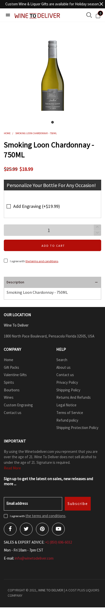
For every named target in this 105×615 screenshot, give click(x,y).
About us (63, 367)
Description (15, 282)
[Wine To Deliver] (37, 16)
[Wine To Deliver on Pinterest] (42, 529)
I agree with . (34, 261)
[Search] (89, 15)
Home (8, 359)
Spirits (9, 382)
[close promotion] (101, 4)
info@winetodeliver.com (34, 558)
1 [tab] (52, 122)
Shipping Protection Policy (77, 427)
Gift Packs (11, 367)
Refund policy (67, 420)
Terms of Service (69, 412)
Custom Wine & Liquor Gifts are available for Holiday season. (52, 4)
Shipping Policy (68, 390)
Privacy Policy (67, 382)
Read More (12, 468)
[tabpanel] (52, 74)
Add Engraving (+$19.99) (36, 206)
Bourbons (12, 390)
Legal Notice (66, 405)
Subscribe (78, 503)
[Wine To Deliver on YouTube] (58, 529)
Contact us (12, 412)
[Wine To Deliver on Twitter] (26, 529)
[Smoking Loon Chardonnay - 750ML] (52, 74)
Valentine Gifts (15, 374)
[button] (97, 233)
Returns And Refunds (73, 397)
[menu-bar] (8, 15)
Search (61, 359)
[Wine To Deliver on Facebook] (10, 529)
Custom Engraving (18, 405)
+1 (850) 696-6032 (58, 542)
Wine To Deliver (50, 590)
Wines (9, 397)
